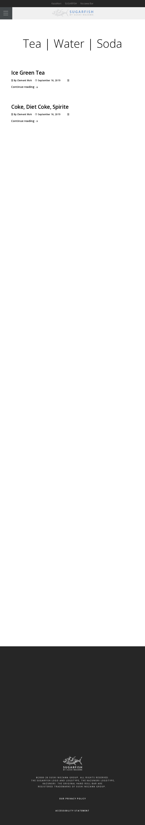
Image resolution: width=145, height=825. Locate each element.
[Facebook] (60, 676)
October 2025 (43, 225)
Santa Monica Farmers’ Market (56, 527)
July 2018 (41, 317)
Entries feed (43, 478)
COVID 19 (41, 369)
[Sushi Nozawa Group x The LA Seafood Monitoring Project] (45, 621)
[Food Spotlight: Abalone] (45, 557)
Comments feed (45, 484)
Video (39, 447)
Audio (39, 362)
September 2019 (45, 282)
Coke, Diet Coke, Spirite (40, 106)
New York (41, 412)
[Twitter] (72, 676)
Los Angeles (42, 404)
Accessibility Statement (72, 810)
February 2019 (44, 303)
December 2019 (44, 275)
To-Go (39, 433)
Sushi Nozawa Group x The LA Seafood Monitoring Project (69, 180)
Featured (41, 376)
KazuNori (56, 3)
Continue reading (23, 87)
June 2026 (41, 218)
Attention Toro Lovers (48, 188)
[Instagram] (85, 676)
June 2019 (41, 296)
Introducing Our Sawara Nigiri (52, 173)
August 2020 (42, 239)
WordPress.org (44, 492)
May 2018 (41, 324)
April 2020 (41, 261)
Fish (38, 383)
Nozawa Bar (86, 3)
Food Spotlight (44, 390)
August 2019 (42, 289)
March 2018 (42, 331)
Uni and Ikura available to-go (52, 195)
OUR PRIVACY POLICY (72, 798)
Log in (39, 470)
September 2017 (45, 338)
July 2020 (41, 246)
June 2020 (41, 254)
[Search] (103, 141)
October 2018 (43, 310)
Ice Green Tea (28, 72)
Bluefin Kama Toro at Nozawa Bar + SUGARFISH (63, 166)
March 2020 (42, 268)
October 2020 (43, 232)
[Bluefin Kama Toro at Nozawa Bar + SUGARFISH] (45, 579)
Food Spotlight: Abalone (72, 550)
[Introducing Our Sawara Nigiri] (45, 600)
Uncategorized (44, 440)
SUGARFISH (71, 3)
